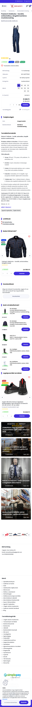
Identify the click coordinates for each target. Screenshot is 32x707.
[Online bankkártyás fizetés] (12, 672)
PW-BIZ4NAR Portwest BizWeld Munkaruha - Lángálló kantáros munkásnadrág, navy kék (19, 311)
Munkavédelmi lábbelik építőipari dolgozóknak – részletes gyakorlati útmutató (15, 449)
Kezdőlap (3, 11)
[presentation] (2, 256)
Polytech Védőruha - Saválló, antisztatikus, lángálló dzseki (15, 262)
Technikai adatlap (8, 224)
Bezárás (23, 702)
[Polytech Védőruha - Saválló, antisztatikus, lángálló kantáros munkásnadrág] (16, 39)
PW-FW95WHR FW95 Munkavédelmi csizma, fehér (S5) (19, 363)
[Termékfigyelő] (23, 110)
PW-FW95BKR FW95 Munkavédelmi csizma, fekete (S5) (19, 351)
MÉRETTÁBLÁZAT (6, 207)
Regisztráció (28, 1)
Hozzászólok (16, 296)
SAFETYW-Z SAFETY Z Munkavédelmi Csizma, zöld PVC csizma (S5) (18, 337)
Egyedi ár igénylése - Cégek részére (11, 210)
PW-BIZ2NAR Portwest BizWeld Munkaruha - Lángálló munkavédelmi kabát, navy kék (18, 323)
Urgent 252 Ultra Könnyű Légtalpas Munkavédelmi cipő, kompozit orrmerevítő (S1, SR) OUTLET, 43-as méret (15, 403)
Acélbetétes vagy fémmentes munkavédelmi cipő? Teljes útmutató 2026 (16, 430)
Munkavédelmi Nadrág (23, 11)
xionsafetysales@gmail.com (14, 552)
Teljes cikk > (26, 435)
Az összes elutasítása (10, 702)
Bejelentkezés (20, 1)
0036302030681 (8, 554)
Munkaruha (11, 11)
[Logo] (16, 6)
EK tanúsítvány (7, 222)
